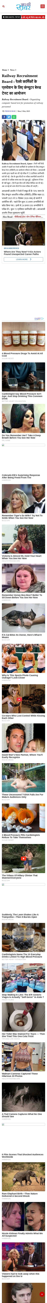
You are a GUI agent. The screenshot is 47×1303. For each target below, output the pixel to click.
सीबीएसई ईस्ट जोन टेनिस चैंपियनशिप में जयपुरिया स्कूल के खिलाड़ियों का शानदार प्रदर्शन (23, 218)
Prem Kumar (10, 111)
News (12, 70)
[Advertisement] (23, 43)
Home (4, 70)
